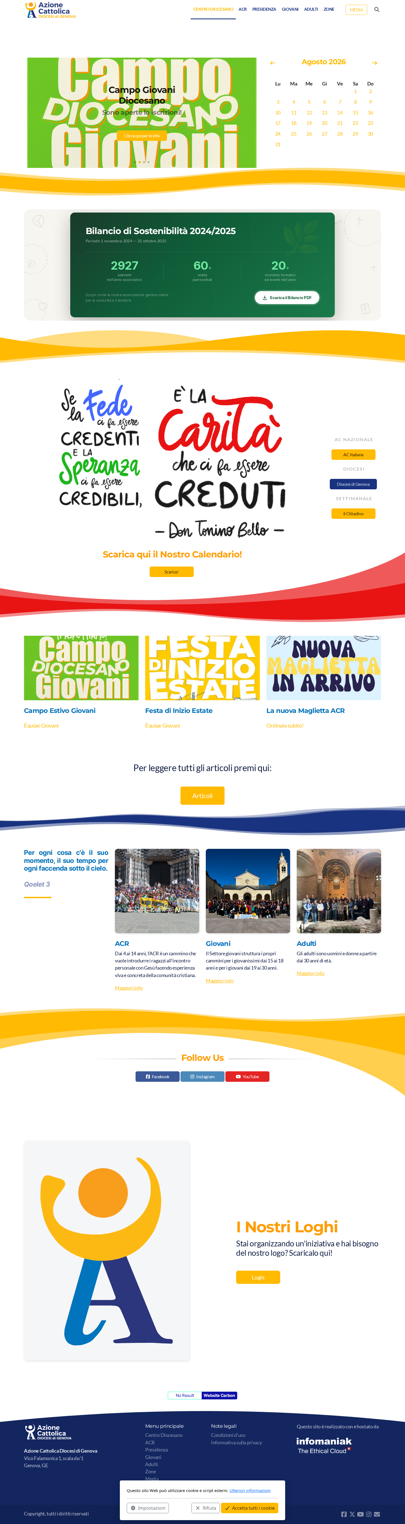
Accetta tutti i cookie (253, 1508)
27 (324, 134)
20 (324, 123)
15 (355, 113)
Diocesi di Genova (353, 484)
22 (355, 123)
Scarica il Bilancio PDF (291, 297)
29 (355, 134)
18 (293, 123)
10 (277, 113)
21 (339, 123)
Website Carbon (219, 1395)
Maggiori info (128, 988)
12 (309, 113)
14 (339, 113)
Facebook (160, 1076)
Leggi (142, 135)
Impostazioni (151, 1508)
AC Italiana (353, 454)
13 (324, 113)
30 (370, 134)
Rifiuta (209, 1508)
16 (370, 113)
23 (370, 123)
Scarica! (171, 571)
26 (309, 134)
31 (277, 144)
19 (309, 123)
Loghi (258, 1277)
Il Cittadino (353, 513)
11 (293, 113)
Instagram (205, 1076)
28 (339, 134)
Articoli (202, 795)
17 (277, 123)
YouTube (251, 1076)
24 (277, 134)
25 (293, 134)
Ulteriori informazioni (250, 1490)
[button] (135, 162)
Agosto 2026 (324, 61)
